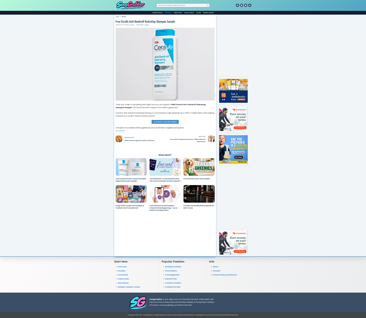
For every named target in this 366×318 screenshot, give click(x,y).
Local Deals (189, 13)
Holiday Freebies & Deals (129, 287)
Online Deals (157, 13)
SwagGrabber (155, 299)
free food (153, 302)
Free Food (178, 13)
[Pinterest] (249, 5)
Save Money (123, 283)
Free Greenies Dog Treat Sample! (196, 179)
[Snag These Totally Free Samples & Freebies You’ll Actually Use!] (131, 194)
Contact (216, 271)
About (215, 266)
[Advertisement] (233, 45)
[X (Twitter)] (241, 5)
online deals (204, 299)
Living (198, 13)
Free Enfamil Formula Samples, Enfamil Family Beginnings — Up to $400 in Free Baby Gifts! (163, 208)
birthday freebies (186, 302)
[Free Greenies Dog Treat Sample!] (199, 167)
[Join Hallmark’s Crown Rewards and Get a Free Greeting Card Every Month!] (165, 167)
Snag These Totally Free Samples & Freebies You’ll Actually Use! (130, 207)
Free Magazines (172, 275)
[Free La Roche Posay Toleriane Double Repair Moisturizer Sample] (131, 167)
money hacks (169, 302)
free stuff (194, 299)
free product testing (204, 302)
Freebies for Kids (172, 287)
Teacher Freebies (173, 283)
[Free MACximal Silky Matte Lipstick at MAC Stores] (199, 194)
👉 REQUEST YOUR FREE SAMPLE (165, 122)
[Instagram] (245, 5)
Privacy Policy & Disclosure (225, 275)
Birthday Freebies (173, 266)
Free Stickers (171, 271)
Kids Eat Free (171, 279)
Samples (146, 25)
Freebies (168, 13)
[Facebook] (237, 5)
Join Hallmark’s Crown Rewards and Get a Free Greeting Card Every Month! (165, 180)
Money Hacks (208, 13)
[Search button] (208, 5)
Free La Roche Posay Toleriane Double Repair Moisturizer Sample (131, 180)
